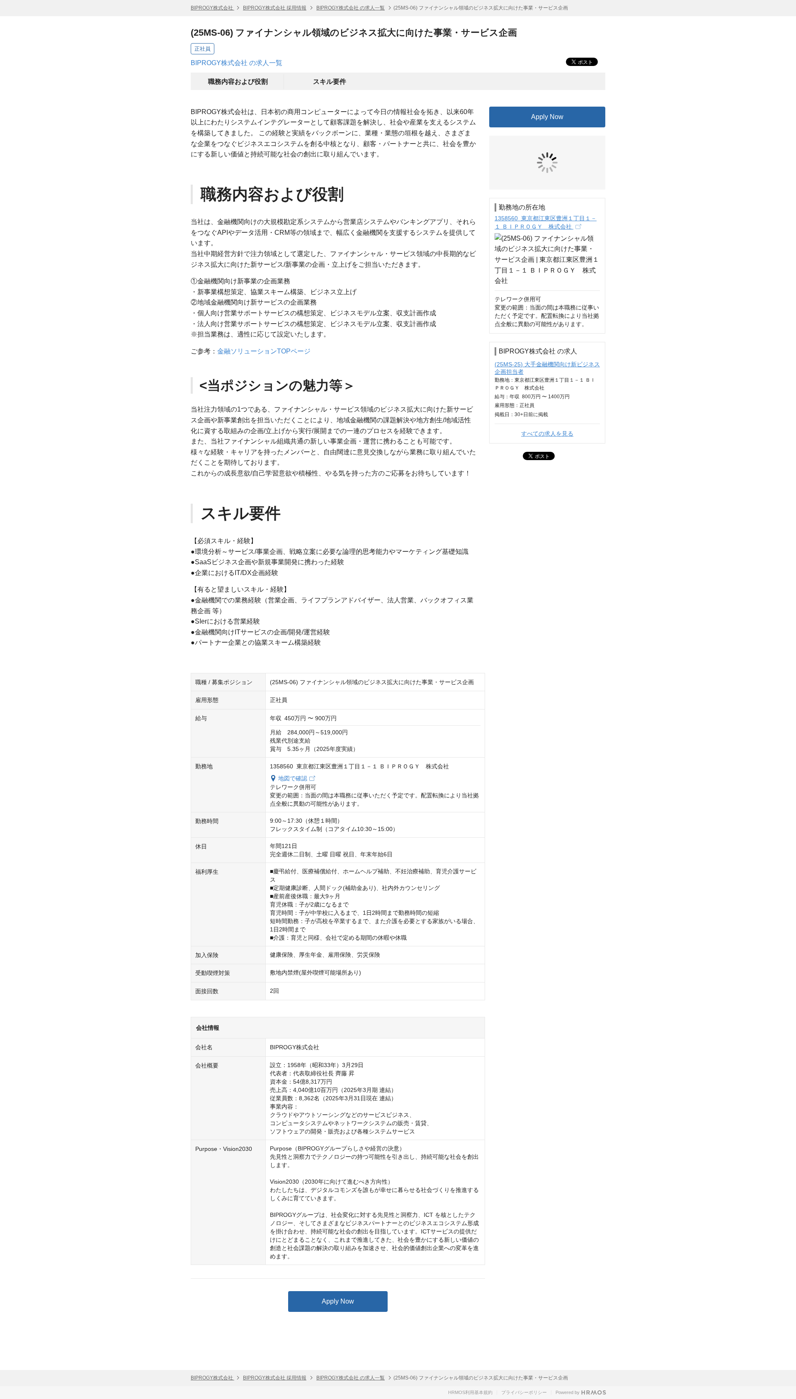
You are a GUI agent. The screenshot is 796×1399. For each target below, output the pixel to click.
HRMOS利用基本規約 (470, 1392)
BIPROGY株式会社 (212, 8)
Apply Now (338, 1301)
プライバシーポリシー (524, 1392)
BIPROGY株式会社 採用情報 (274, 8)
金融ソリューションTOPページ (264, 351)
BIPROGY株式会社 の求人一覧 (350, 8)
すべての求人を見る (547, 433)
